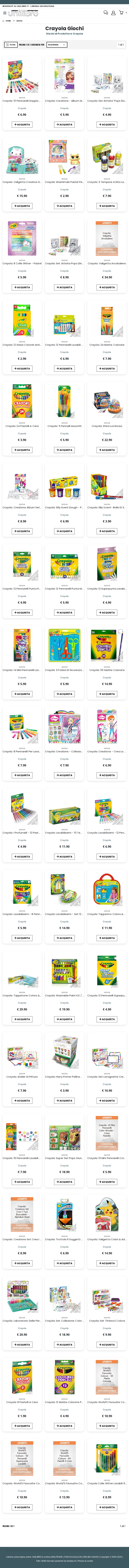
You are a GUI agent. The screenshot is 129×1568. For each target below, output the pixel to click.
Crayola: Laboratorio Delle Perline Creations (30, 1320)
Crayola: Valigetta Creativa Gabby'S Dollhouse (32, 182)
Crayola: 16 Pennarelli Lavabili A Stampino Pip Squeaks (36, 1158)
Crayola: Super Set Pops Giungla (65, 1158)
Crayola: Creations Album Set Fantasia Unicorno (33, 507)
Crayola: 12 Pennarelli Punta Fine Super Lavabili (31, 588)
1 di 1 (121, 45)
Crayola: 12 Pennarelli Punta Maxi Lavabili (70, 588)
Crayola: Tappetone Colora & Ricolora (26, 995)
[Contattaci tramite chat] (106, 13)
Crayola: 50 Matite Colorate (107, 670)
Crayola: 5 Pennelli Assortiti (64, 426)
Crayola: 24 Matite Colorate (106, 345)
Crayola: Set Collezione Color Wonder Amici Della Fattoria (81, 1320)
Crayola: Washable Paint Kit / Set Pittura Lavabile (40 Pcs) (81, 995)
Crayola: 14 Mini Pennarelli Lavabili (23, 670)
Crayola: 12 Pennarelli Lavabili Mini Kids (68, 345)
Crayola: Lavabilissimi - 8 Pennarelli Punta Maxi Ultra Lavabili (39, 914)
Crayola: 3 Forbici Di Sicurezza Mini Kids (69, 670)
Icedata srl (71, 1560)
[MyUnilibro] (113, 13)
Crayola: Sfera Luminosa (107, 426)
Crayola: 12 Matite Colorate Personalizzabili (72, 1402)
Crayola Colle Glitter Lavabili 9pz (107, 1483)
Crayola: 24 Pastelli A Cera (22, 426)
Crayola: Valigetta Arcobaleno (107, 263)
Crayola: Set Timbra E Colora (107, 1320)
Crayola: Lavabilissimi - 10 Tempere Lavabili (71, 832)
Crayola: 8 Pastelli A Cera (22, 1402)
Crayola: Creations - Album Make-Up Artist (72, 101)
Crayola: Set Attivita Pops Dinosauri (67, 263)
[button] (123, 13)
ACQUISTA (23, 124)
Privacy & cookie (85, 1560)
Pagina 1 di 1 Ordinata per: (32, 44)
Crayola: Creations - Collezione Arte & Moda (73, 751)
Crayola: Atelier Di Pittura (22, 1076)
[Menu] (5, 13)
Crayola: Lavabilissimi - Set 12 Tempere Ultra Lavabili (77, 914)
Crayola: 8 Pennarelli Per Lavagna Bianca (28, 751)
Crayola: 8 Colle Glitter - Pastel (22, 263)
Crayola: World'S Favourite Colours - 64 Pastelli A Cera (79, 1483)
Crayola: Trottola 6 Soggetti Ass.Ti (66, 1239)
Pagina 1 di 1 (8, 1526)
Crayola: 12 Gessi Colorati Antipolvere (26, 345)
